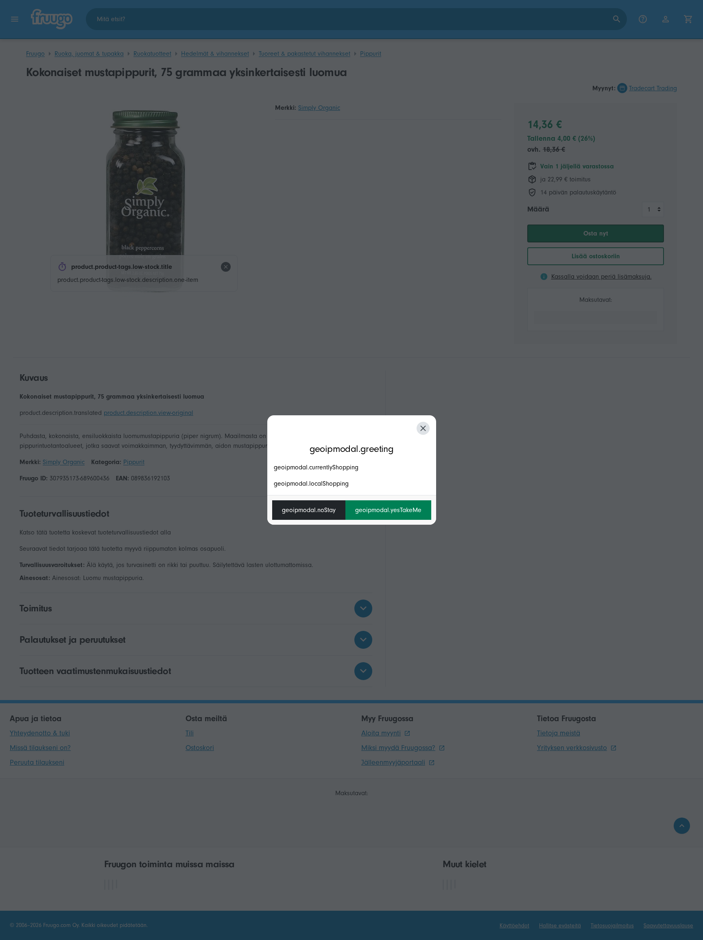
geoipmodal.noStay (309, 510)
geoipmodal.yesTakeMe (388, 510)
